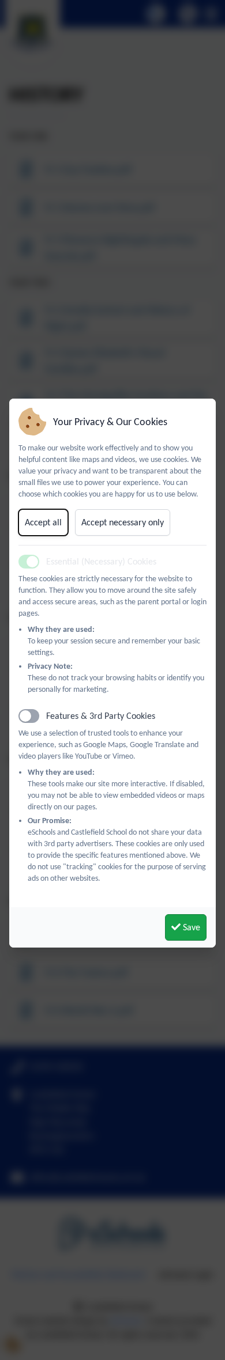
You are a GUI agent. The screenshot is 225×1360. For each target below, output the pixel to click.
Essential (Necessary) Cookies (101, 561)
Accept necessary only (122, 522)
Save (190, 927)
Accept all (43, 522)
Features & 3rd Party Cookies (100, 715)
